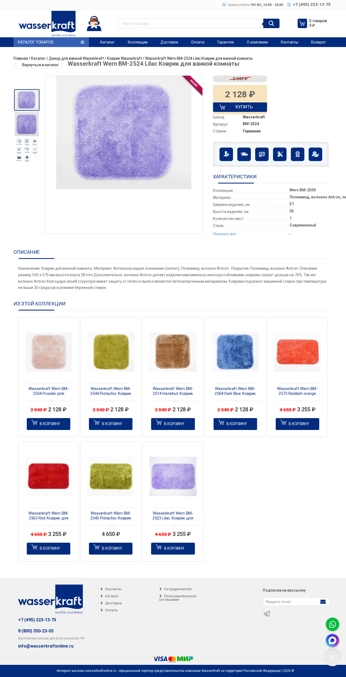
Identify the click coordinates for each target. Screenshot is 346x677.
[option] (27, 100)
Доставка (169, 42)
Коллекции (138, 42)
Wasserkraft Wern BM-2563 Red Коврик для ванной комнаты (48, 516)
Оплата (197, 42)
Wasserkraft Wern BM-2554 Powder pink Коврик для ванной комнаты (48, 391)
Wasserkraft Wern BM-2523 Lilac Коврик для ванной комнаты (172, 516)
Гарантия (225, 42)
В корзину (50, 424)
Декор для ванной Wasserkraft (76, 58)
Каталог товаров (36, 42)
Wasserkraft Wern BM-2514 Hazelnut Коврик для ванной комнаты (173, 391)
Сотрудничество (178, 589)
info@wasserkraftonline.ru (46, 646)
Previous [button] (50, 155)
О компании (257, 42)
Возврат (318, 42)
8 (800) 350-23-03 (36, 630)
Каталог (107, 42)
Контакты (289, 42)
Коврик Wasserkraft (124, 58)
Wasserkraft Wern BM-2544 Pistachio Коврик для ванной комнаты (110, 391)
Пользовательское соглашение (177, 598)
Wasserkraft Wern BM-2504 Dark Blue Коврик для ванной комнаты (235, 391)
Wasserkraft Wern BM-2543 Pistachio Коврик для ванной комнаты (110, 516)
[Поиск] (271, 23)
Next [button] (198, 155)
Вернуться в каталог (40, 65)
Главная (21, 58)
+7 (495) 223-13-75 (37, 619)
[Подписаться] (323, 601)
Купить (239, 108)
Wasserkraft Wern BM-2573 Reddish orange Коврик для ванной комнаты (297, 391)
